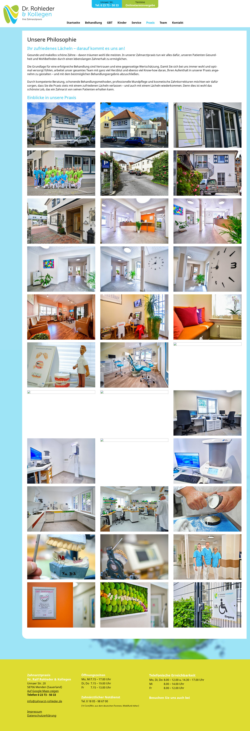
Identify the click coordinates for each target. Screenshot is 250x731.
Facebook (154, 705)
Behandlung (93, 23)
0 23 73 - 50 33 (47, 695)
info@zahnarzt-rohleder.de (44, 701)
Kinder (122, 23)
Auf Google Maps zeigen (43, 691)
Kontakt (177, 23)
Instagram (179, 705)
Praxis (150, 23)
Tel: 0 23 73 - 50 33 (107, 5)
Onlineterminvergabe (140, 5)
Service (136, 23)
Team (163, 23)
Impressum (34, 711)
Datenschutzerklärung (41, 715)
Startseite (73, 23)
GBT (109, 23)
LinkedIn (166, 705)
